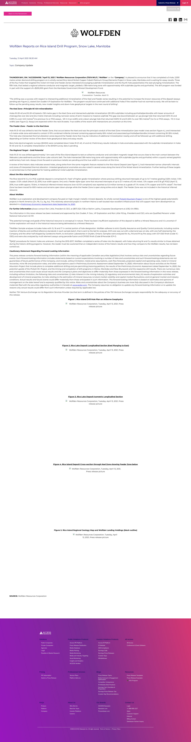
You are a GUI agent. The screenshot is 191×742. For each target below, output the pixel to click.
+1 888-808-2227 (132, 708)
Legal (43, 650)
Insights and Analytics (76, 661)
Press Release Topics (105, 675)
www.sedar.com (79, 285)
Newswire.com (102, 708)
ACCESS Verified (75, 663)
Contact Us (172, 9)
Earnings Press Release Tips (107, 691)
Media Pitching (74, 650)
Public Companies (47, 643)
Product (43, 706)
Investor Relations (75, 711)
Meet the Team (74, 708)
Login (184, 3)
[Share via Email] (185, 19)
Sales (128, 711)
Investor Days (102, 655)
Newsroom (72, 3)
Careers (72, 713)
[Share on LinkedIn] (180, 19)
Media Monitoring (75, 653)
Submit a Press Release (166, 3)
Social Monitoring (75, 658)
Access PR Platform (76, 643)
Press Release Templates (135, 675)
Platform (43, 708)
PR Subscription (46, 675)
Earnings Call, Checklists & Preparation (106, 688)
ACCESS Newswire (104, 706)
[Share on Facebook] (170, 19)
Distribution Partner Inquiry (135, 721)
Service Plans (74, 675)
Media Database (75, 648)
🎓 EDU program (84, 3)
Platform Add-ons (75, 678)
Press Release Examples (135, 678)
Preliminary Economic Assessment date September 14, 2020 (48, 204)
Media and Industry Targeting (79, 655)
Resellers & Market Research (50, 653)
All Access (130, 643)
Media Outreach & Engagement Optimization (108, 678)
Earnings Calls (102, 650)
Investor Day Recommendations (108, 694)
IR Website (101, 645)
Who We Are (74, 706)
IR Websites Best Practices (106, 684)
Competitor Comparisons (106, 682)
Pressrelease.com (104, 711)
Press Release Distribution (78, 645)
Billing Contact (131, 719)
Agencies (44, 648)
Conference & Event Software (136, 645)
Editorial (129, 716)
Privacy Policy (116, 729)
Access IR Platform (104, 643)
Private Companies (47, 645)
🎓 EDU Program (132, 680)
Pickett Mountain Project (131, 199)
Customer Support (132, 713)
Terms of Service (105, 729)
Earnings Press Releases (106, 653)
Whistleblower (102, 658)
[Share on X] (175, 19)
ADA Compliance (103, 648)
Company (44, 711)
